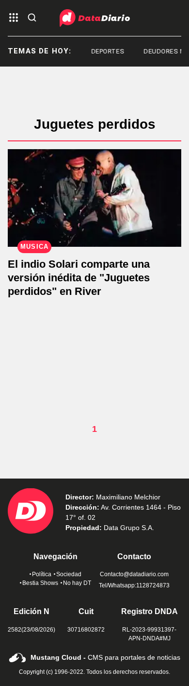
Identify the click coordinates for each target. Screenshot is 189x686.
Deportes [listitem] (106, 51)
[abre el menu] (13, 18)
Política (41, 574)
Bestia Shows (40, 583)
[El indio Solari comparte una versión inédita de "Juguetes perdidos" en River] (94, 198)
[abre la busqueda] (32, 18)
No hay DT (77, 583)
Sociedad (68, 574)
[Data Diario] (95, 18)
